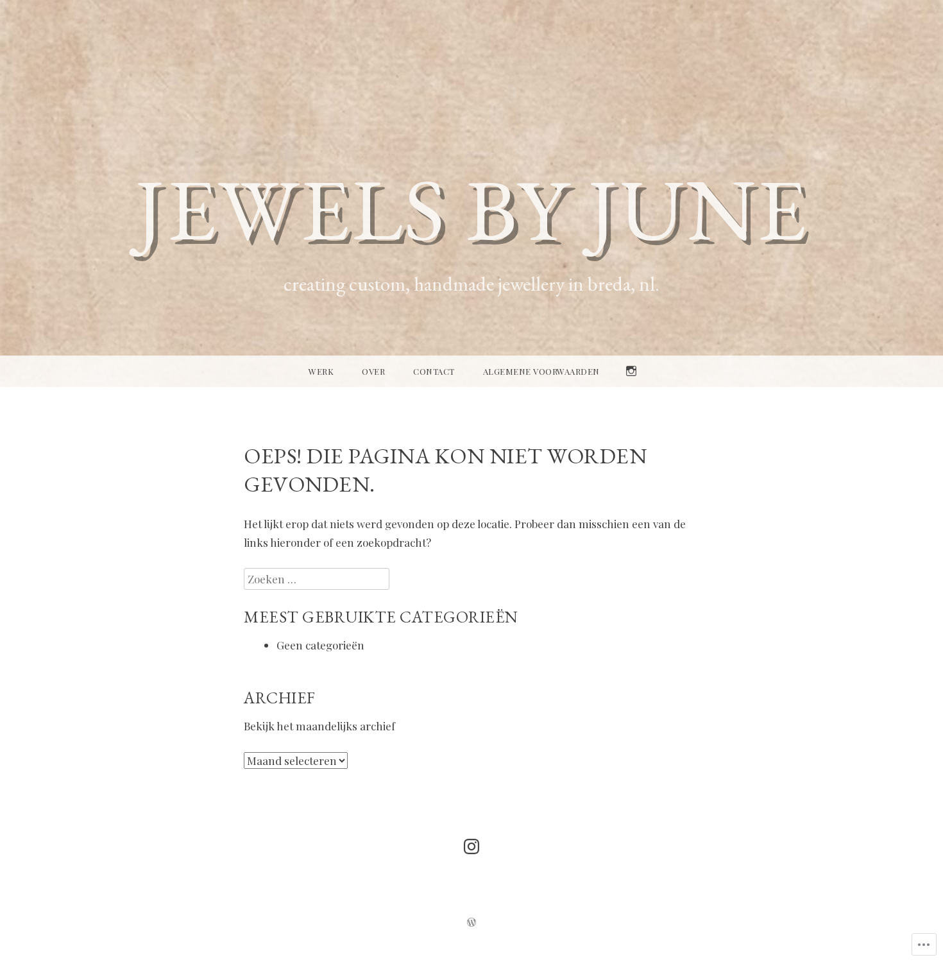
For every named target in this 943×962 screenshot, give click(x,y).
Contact (434, 371)
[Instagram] (471, 846)
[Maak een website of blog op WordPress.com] (471, 923)
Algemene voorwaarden (541, 371)
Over (373, 371)
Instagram (631, 386)
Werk (321, 371)
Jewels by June (471, 208)
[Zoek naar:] (316, 579)
